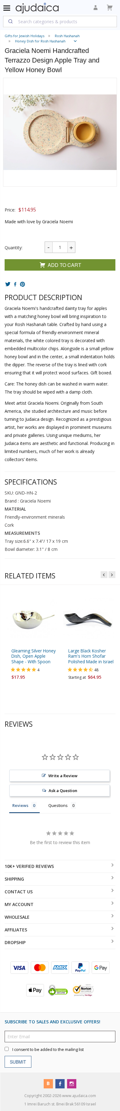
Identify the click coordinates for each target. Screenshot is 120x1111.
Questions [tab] (58, 805)
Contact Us (19, 892)
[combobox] (60, 21)
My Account (19, 904)
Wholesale (17, 917)
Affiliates (16, 930)
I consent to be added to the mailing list (48, 1049)
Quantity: (13, 248)
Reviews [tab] (20, 805)
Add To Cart (64, 264)
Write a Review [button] (63, 775)
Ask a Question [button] (63, 790)
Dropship (15, 942)
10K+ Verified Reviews (29, 866)
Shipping (14, 879)
